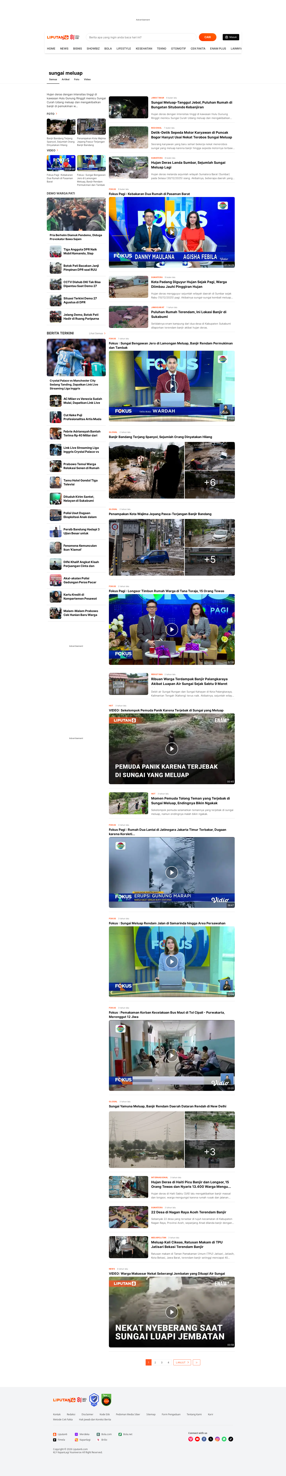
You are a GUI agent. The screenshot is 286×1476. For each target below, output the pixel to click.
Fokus (112, 189)
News (64, 48)
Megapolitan (158, 1237)
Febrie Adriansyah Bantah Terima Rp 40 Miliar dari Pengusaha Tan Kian (81, 435)
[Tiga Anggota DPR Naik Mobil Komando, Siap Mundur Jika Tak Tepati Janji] (56, 251)
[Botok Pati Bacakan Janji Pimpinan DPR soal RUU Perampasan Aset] (56, 268)
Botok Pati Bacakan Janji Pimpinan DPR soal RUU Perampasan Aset (81, 269)
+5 (210, 559)
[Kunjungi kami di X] (210, 1439)
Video (87, 79)
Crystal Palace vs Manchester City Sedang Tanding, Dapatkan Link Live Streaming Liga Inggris (74, 384)
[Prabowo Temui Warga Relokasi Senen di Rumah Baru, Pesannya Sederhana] (56, 466)
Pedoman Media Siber (128, 1414)
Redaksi (71, 1414)
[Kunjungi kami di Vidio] (190, 1439)
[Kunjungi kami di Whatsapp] (224, 1439)
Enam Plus (218, 48)
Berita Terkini (60, 333)
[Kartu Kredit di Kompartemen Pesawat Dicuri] (56, 597)
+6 (210, 482)
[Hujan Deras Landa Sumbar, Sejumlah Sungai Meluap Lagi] (128, 167)
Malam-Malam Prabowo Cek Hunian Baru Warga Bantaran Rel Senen (80, 615)
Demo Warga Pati (61, 193)
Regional (156, 128)
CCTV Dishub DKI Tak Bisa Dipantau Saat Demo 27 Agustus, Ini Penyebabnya (82, 286)
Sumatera (157, 158)
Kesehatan (144, 48)
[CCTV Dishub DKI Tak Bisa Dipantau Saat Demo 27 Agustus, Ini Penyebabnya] (56, 284)
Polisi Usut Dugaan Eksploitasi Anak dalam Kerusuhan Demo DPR (80, 517)
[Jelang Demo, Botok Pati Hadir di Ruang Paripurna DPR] (56, 317)
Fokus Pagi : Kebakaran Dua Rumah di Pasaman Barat (60, 178)
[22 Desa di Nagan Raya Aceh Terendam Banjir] (128, 1217)
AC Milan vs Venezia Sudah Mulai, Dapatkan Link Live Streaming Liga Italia (82, 403)
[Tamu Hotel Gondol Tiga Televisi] (56, 482)
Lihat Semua (96, 333)
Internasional (159, 1177)
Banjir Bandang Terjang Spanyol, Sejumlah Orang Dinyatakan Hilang (60, 141)
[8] (91, 126)
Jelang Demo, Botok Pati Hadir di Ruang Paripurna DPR (81, 318)
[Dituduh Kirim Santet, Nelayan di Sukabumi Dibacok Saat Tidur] (56, 499)
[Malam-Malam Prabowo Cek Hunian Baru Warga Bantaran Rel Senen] (56, 613)
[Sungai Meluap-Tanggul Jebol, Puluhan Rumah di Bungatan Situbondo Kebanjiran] (128, 107)
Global (113, 432)
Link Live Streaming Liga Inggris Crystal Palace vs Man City (81, 451)
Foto (76, 79)
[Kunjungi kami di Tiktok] (230, 1439)
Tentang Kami (194, 1414)
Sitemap (150, 1414)
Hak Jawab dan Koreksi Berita (95, 1419)
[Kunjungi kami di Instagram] (217, 1439)
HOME (51, 48)
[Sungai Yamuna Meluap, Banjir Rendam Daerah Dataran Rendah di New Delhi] (146, 1139)
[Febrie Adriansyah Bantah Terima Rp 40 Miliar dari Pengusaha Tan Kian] (56, 433)
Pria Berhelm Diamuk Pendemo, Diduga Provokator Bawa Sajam (76, 237)
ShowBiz (93, 48)
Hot (111, 705)
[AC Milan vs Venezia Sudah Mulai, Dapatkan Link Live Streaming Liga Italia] (56, 401)
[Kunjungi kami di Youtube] (197, 1439)
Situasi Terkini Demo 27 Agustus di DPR (80, 300)
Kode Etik (105, 1414)
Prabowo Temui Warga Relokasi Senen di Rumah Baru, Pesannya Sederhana (82, 468)
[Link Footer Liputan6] (70, 1400)
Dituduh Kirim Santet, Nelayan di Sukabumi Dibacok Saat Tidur (78, 500)
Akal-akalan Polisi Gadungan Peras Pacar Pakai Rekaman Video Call (82, 582)
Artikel (65, 79)
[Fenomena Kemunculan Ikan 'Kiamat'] (56, 548)
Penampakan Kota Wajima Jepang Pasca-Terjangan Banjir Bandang (91, 141)
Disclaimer (87, 1414)
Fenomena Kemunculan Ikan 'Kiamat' (80, 547)
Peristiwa (157, 674)
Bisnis (77, 48)
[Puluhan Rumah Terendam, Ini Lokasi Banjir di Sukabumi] (128, 317)
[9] (61, 126)
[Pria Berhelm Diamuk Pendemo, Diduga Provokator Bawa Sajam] (76, 214)
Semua (53, 79)
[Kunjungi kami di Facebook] (204, 1439)
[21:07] (91, 163)
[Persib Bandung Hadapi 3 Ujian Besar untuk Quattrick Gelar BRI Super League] (56, 531)
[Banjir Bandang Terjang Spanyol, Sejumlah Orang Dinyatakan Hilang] (146, 470)
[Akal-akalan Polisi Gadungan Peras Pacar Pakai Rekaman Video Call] (56, 580)
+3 (210, 1152)
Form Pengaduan (171, 1414)
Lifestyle (124, 48)
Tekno (161, 48)
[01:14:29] (61, 163)
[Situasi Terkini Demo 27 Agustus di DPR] (56, 300)
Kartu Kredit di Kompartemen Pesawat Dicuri (80, 598)
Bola (108, 48)
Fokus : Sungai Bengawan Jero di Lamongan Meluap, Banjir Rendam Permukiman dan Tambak (91, 179)
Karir (210, 1414)
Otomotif (178, 48)
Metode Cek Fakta (63, 1419)
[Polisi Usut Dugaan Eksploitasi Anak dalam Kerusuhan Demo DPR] (56, 515)
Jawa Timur (157, 98)
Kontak (57, 1414)
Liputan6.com (80, 1449)
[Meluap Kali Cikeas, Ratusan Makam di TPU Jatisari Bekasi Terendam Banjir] (128, 1247)
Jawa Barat (158, 307)
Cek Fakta (198, 48)
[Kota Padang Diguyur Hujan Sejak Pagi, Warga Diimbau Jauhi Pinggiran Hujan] (128, 287)
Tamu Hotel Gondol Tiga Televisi (80, 482)
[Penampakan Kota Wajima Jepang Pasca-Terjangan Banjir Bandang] (146, 547)
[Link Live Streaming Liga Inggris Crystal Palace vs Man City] (56, 450)
